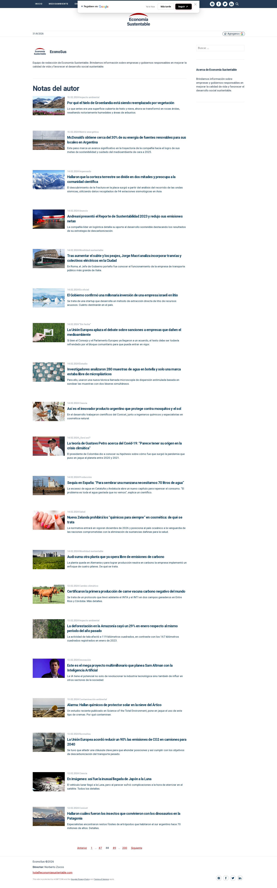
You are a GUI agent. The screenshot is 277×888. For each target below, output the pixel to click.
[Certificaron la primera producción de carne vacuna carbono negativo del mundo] (49, 603)
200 (124, 848)
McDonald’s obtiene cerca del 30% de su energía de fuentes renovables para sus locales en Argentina (126, 140)
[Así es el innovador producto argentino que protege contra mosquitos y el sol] (49, 420)
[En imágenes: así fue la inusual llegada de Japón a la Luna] (49, 790)
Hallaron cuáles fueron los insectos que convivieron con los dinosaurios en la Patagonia (123, 816)
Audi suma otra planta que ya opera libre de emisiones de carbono (115, 556)
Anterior (82, 848)
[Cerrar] (195, 4)
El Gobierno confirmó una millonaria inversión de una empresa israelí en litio (122, 295)
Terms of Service (101, 879)
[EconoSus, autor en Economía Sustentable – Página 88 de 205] (138, 19)
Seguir (183, 6)
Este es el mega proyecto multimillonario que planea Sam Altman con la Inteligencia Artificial (119, 668)
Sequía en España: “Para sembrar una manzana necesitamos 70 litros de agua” (125, 482)
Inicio (38, 3)
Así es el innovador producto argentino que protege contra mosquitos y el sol (124, 408)
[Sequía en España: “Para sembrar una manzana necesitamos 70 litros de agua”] (49, 494)
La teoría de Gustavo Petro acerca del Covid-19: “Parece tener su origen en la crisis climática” (124, 446)
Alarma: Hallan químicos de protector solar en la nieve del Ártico (114, 705)
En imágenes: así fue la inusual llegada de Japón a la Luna (109, 779)
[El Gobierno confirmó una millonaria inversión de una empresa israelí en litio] (49, 307)
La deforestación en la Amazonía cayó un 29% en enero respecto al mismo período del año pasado (122, 628)
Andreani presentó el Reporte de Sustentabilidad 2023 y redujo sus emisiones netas (125, 219)
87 (100, 848)
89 (114, 848)
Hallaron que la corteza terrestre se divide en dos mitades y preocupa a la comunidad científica (121, 179)
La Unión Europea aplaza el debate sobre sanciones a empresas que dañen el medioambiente (124, 332)
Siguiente (136, 848)
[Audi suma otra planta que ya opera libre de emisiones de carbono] (49, 568)
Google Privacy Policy (80, 879)
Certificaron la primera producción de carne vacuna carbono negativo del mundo (126, 591)
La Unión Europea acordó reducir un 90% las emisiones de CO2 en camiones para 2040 (126, 742)
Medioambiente (58, 3)
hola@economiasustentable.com (52, 873)
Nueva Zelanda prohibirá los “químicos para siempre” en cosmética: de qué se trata (124, 520)
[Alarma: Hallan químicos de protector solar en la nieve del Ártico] (49, 716)
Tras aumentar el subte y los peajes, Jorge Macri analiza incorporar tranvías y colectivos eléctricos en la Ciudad (124, 258)
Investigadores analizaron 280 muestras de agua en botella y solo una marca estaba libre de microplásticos (124, 372)
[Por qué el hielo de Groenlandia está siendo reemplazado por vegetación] (49, 114)
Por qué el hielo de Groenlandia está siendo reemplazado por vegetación (120, 102)
